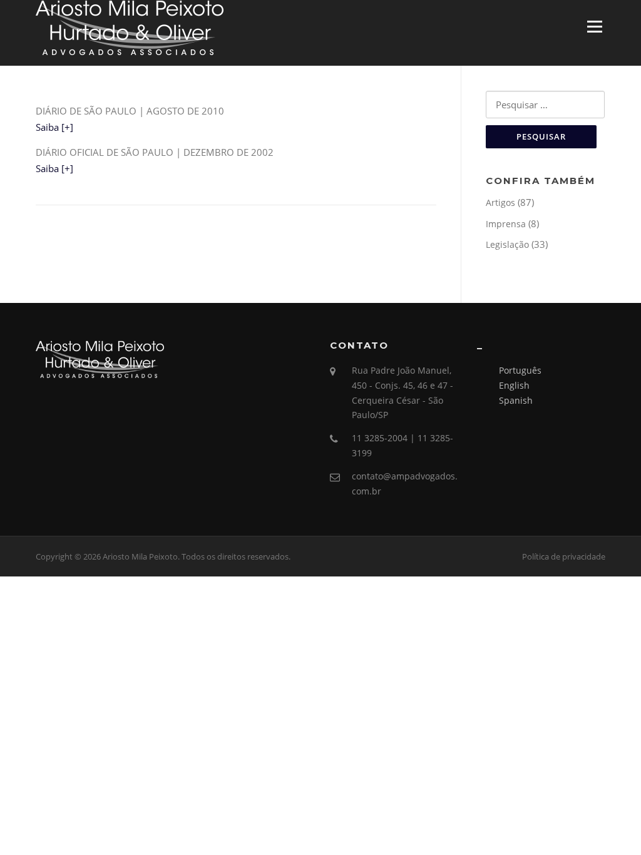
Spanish (516, 400)
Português (520, 370)
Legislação (507, 244)
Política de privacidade (563, 556)
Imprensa (506, 224)
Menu (594, 26)
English (514, 385)
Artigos (500, 202)
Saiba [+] (54, 127)
